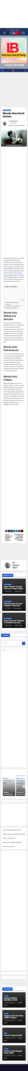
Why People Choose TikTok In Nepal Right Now (14, 588)
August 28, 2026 (10, 1002)
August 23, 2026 (10, 1055)
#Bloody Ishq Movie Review (17, 125)
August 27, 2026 (10, 1038)
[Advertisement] (14, 14)
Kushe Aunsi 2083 (8, 846)
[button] (23, 70)
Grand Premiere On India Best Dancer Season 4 (9, 537)
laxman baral (13, 121)
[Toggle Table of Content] (21, 300)
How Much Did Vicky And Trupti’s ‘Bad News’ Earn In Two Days (19, 537)
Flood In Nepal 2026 (9, 838)
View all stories (20, 775)
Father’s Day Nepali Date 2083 (12, 842)
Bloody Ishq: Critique (11, 308)
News (5, 1033)
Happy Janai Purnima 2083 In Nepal (14, 834)
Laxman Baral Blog (14, 64)
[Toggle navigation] (13, 70)
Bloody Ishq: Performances (13, 306)
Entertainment (6, 110)
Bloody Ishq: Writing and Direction (12, 303)
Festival (6, 995)
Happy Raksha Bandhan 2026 (12, 830)
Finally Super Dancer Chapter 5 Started (13, 604)
